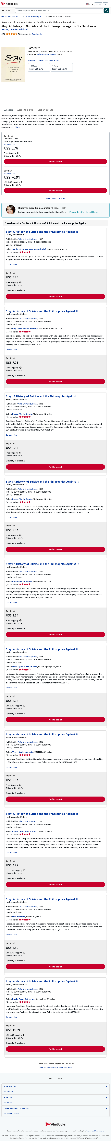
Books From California (23, 999)
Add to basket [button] (55, 161)
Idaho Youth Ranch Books (25, 831)
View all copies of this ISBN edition (44, 60)
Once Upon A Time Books (24, 666)
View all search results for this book (55, 1067)
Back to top (55, 1078)
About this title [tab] (25, 109)
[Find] (106, 10)
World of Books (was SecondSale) (29, 249)
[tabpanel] (54, 121)
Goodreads (37, 34)
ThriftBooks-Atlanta (22, 752)
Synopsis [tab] (8, 109)
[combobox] (59, 10)
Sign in (98, 4)
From (36, 67)
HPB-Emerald (18, 916)
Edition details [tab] (45, 109)
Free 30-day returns (55, 198)
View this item (9, 144)
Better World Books (22, 414)
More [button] (17, 127)
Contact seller (11, 264)
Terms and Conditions (95, 1131)
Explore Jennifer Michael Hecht (84, 212)
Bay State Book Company (25, 328)
